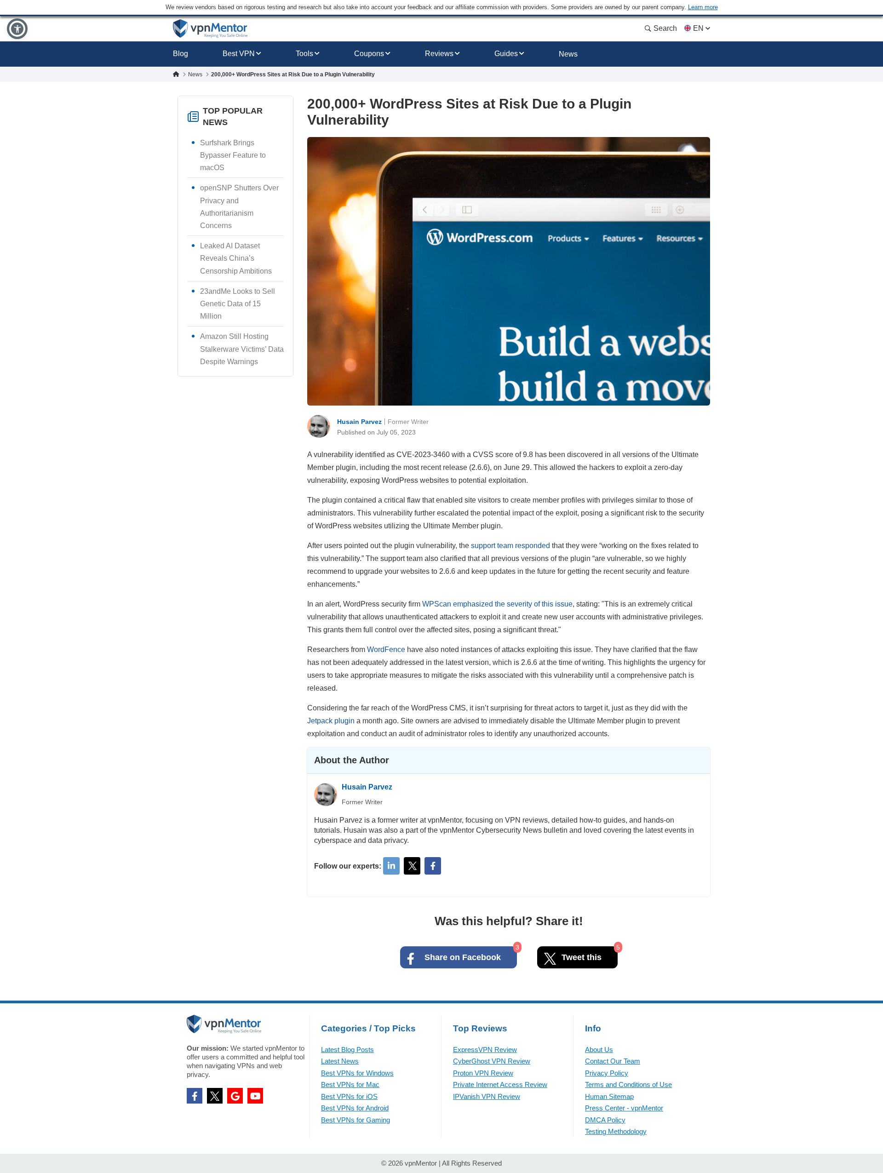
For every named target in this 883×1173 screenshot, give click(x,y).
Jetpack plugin (331, 721)
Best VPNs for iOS (349, 1096)
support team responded (510, 545)
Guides (506, 53)
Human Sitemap (609, 1096)
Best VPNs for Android (355, 1108)
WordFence (386, 649)
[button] (17, 29)
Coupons (369, 53)
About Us (599, 1049)
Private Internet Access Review (500, 1084)
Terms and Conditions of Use (628, 1084)
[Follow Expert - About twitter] (412, 866)
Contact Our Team (612, 1061)
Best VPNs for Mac (350, 1084)
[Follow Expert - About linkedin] (391, 866)
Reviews (439, 53)
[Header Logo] (210, 28)
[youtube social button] (255, 1096)
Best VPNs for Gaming (355, 1120)
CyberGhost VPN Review (491, 1061)
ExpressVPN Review (485, 1049)
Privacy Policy (606, 1073)
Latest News (340, 1061)
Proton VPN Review (483, 1073)
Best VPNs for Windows (357, 1073)
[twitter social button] (215, 1096)
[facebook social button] (194, 1096)
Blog (180, 53)
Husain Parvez (359, 421)
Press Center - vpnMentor (624, 1108)
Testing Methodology (616, 1131)
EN (698, 28)
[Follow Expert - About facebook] (432, 866)
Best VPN (239, 53)
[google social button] (235, 1096)
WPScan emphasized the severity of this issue (497, 604)
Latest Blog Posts (347, 1049)
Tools (304, 53)
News (568, 54)
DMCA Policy (605, 1120)
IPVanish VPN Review (486, 1096)
